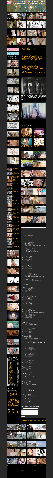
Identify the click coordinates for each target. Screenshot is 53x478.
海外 (13, 403)
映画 (18, 401)
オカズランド (10, 368)
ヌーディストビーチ (13, 396)
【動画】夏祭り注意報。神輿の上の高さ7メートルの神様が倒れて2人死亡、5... (32, 50)
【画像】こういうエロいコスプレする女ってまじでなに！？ (30, 48)
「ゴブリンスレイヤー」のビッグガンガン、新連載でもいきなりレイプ (31, 57)
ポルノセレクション (11, 372)
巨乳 (11, 401)
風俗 (17, 405)
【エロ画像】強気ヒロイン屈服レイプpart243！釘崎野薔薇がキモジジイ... (31, 60)
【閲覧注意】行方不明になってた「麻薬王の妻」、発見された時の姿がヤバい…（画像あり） (40, 420)
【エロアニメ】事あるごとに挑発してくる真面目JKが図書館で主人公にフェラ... (32, 56)
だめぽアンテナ (10, 365)
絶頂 (14, 404)
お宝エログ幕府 (10, 377)
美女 (16, 404)
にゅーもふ (10, 366)
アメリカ (9, 394)
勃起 (11, 400)
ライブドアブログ (11, 379)
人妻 (9, 400)
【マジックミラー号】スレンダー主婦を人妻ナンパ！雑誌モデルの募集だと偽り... (32, 59)
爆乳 (18, 402)
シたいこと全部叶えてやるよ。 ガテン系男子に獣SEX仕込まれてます (31, 66)
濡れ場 (16, 402)
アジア (14, 393)
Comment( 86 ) (44, 227)
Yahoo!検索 (10, 364)
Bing (9, 374)
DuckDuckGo (10, 380)
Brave (9, 381)
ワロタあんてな (10, 367)
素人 (12, 404)
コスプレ (13, 395)
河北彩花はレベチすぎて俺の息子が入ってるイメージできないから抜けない (32, 49)
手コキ (13, 401)
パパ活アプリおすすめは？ (12, 383)
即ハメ (13, 400)
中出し (15, 399)
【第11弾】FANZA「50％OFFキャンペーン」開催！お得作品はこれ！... (31, 55)
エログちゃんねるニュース (12, 378)
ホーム (8, 470)
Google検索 (10, 363)
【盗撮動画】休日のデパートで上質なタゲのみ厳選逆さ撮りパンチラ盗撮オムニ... (32, 58)
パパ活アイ (10, 382)
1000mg (10, 373)
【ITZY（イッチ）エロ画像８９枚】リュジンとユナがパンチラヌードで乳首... (32, 65)
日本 (16, 401)
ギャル (10, 395)
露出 (11, 405)
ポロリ (15, 398)
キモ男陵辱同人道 (11, 371)
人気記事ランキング (23, 470)
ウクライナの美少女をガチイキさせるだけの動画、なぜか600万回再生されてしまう (27, 420)
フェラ (12, 398)
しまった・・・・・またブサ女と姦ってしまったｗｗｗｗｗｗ (30, 69)
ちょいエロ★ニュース (11, 370)
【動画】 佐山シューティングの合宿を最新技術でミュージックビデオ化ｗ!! (32, 67)
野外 (9, 405)
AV (8, 393)
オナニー (14, 394)
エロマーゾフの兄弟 (11, 375)
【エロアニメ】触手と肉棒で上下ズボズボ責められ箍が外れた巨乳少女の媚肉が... (32, 68)
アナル (17, 393)
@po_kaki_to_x (35, 125)
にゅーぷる (10, 369)
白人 (8, 404)
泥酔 (8, 402)
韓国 (13, 405)
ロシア (12, 399)
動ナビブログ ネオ (11, 376)
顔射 (15, 405)
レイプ (10, 399)
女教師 (8, 401)
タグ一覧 (35, 470)
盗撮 (10, 404)
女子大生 (17, 400)
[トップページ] (9, 2)
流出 (10, 402)
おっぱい (11, 393)
